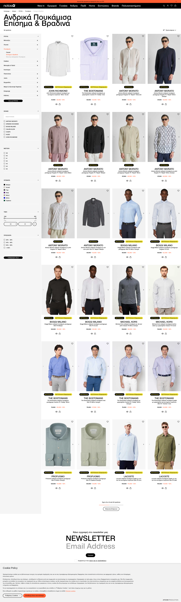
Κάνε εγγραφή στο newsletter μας (90, 532)
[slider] (4, 218)
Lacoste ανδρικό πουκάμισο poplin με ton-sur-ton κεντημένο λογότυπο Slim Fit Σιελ (129, 479)
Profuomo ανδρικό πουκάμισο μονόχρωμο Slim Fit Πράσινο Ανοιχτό (93, 479)
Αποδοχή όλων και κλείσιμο (34, 595)
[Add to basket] (59, 104)
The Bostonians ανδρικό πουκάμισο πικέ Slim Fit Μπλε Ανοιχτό (93, 401)
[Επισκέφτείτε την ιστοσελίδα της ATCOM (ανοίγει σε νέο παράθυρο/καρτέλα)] (170, 600)
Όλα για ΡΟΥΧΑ (13, 101)
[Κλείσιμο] (176, 1)
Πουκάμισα (28, 11)
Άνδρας (14, 11)
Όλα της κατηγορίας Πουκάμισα (15, 57)
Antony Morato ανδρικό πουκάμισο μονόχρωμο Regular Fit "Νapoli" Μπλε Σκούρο (164, 94)
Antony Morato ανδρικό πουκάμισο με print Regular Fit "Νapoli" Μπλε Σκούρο (164, 172)
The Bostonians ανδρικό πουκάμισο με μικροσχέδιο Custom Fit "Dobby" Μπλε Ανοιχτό (129, 402)
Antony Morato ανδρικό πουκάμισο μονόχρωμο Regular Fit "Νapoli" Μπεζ (129, 172)
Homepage (7, 11)
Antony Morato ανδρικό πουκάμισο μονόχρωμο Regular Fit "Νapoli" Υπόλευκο (128, 94)
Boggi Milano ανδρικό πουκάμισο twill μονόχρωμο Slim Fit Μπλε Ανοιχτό (129, 248)
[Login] (168, 5)
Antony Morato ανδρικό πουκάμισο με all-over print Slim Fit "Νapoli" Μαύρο (93, 248)
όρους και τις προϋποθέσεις (97, 561)
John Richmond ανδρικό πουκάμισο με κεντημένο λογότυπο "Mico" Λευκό (58, 94)
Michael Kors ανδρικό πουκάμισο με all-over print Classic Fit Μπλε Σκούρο (129, 325)
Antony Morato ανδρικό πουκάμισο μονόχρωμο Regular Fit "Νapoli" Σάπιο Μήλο (58, 172)
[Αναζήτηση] (164, 6)
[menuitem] (41, 6)
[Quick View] (56, 104)
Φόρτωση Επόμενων (111, 509)
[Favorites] (171, 5)
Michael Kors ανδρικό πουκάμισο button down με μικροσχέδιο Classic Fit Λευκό (164, 325)
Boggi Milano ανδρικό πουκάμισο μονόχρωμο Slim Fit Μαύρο (58, 325)
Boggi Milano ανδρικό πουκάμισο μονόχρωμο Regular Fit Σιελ (164, 248)
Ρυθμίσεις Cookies (11, 595)
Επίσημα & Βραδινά (12, 54)
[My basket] (175, 5)
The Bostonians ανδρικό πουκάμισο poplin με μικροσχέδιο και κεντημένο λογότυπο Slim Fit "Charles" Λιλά (164, 402)
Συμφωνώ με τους (92, 561)
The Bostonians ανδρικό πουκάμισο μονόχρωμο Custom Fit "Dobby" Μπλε (58, 401)
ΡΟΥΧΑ (21, 11)
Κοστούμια (7, 70)
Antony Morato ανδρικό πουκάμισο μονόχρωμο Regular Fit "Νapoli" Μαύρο (93, 172)
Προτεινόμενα (170, 30)
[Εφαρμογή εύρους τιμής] (34, 224)
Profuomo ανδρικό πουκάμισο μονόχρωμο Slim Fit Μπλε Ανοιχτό (58, 479)
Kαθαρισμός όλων (13, 258)
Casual (8, 52)
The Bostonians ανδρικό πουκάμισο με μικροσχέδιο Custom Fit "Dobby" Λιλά (93, 94)
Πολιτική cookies (70, 591)
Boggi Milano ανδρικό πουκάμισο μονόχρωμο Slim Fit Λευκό (93, 325)
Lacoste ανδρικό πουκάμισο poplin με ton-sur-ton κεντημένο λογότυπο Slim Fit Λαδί (164, 479)
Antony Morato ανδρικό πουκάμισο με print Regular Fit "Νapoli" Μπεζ (58, 248)
